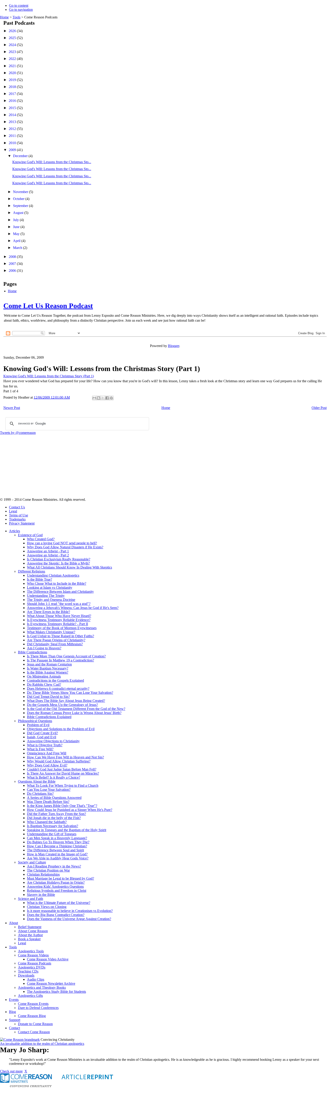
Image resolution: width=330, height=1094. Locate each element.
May (16, 234)
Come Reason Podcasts (34, 963)
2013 (13, 122)
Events (14, 1000)
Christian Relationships (43, 874)
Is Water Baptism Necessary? (47, 668)
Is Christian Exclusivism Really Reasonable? (58, 559)
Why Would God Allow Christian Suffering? (58, 761)
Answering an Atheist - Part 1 (48, 551)
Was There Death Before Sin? (48, 802)
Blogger (173, 346)
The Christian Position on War (48, 870)
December (21, 156)
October (19, 199)
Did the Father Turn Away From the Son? (56, 814)
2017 (13, 94)
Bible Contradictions (32, 652)
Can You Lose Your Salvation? (48, 789)
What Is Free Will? (40, 749)
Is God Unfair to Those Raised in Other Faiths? (60, 636)
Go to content (18, 5)
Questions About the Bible (36, 781)
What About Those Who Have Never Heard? (59, 616)
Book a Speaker (29, 939)
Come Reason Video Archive (47, 959)
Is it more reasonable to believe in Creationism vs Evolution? (70, 911)
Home (4, 17)
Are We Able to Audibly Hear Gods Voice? (57, 858)
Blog (12, 1012)
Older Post (319, 408)
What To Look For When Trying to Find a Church (62, 785)
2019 (13, 80)
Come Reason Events (33, 1004)
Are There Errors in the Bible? (48, 612)
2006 (13, 270)
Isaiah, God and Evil (41, 737)
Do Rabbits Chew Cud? (44, 684)
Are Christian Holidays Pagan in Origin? (56, 882)
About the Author (30, 935)
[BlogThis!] (98, 398)
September (21, 206)
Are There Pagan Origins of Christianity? (56, 640)
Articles (14, 531)
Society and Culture (32, 862)
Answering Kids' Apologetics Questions (55, 886)
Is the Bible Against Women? (47, 672)
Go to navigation (21, 9)
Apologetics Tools (31, 951)
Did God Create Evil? (42, 733)
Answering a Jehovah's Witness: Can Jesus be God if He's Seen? (73, 608)
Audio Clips (35, 979)
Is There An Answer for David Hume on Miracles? (63, 773)
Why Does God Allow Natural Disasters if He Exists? (65, 547)
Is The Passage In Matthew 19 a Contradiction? (60, 660)
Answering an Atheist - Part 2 (48, 555)
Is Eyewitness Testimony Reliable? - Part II (57, 624)
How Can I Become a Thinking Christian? (57, 846)
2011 (13, 136)
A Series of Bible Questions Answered (54, 798)
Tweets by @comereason (18, 433)
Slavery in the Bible (41, 894)
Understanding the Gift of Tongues (51, 834)
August (18, 213)
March (18, 248)
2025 (13, 38)
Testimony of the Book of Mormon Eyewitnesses (62, 628)
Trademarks (17, 519)
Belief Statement (29, 927)
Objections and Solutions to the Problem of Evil (61, 729)
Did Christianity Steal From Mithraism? (55, 644)
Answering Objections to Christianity (53, 741)
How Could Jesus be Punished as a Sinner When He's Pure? (69, 810)
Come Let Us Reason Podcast (48, 306)
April (17, 241)
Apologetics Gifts (30, 995)
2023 (13, 52)
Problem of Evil (38, 725)
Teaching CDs (28, 971)
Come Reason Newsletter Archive (51, 983)
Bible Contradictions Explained (49, 717)
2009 (13, 150)
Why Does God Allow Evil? (47, 765)
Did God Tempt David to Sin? (48, 697)
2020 (13, 73)
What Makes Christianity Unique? (51, 632)
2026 (13, 31)
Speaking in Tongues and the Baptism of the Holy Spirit (66, 830)
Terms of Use (18, 515)
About (13, 923)
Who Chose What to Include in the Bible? (56, 583)
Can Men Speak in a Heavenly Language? (57, 838)
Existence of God (30, 535)
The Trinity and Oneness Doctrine (51, 600)
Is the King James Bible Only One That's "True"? (62, 806)
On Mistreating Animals (44, 676)
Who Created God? (41, 539)
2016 (13, 101)
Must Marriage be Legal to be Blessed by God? (60, 878)
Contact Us (17, 507)
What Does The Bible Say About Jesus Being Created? (66, 701)
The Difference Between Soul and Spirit (55, 850)
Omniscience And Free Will (46, 753)
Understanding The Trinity (46, 596)
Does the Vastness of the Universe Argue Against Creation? (69, 919)
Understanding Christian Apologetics (53, 575)
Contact (14, 1028)
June (16, 227)
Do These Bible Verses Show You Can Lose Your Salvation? (70, 692)
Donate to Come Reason (35, 1024)
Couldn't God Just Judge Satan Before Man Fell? (61, 769)
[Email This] (94, 398)
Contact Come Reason (34, 1032)
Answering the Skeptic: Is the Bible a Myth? (58, 563)
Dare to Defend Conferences (38, 1008)
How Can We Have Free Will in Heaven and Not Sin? (65, 757)
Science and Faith (30, 899)
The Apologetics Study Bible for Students (56, 991)
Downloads (26, 975)
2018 (13, 87)
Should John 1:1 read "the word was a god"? (58, 604)
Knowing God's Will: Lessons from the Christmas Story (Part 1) (48, 376)
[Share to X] (103, 398)
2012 (13, 129)
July (16, 220)
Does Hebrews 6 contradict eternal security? (58, 688)
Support (14, 1020)
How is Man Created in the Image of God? (57, 854)
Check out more (11, 1071)
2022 (13, 59)
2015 (13, 108)
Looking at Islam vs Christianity (49, 587)
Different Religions (31, 571)
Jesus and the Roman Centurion (49, 664)
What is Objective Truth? (44, 745)
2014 (13, 115)
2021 (13, 66)
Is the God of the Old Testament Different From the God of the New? (76, 709)
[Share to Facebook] (107, 398)
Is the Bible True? (39, 579)
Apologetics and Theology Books (42, 987)
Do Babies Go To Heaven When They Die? (58, 842)
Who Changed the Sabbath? (47, 822)
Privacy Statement (22, 523)
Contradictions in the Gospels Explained (55, 680)
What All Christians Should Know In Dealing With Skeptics (69, 567)
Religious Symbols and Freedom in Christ (56, 890)
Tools (16, 17)
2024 (13, 45)
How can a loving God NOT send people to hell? (62, 543)
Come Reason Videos (33, 955)
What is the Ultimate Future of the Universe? (58, 903)
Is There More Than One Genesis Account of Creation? (66, 656)
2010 (13, 143)
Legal (13, 511)
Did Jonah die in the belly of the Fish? (54, 818)
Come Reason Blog (32, 1016)
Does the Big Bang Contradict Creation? (55, 915)
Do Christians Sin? (40, 793)
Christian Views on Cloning (46, 907)
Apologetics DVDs (31, 967)
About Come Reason (33, 931)
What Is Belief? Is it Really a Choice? (53, 777)
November (21, 192)
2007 (13, 264)
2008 (13, 257)
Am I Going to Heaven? (44, 648)
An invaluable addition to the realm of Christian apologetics (42, 1044)
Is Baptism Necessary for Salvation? (52, 826)
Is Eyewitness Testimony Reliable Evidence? (58, 620)
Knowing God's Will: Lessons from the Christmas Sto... (51, 162)
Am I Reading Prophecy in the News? (54, 866)
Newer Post (11, 408)
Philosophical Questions (35, 721)
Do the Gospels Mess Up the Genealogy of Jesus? (62, 705)
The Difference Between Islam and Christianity (60, 591)
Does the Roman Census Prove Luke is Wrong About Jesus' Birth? (74, 713)
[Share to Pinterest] (111, 398)
